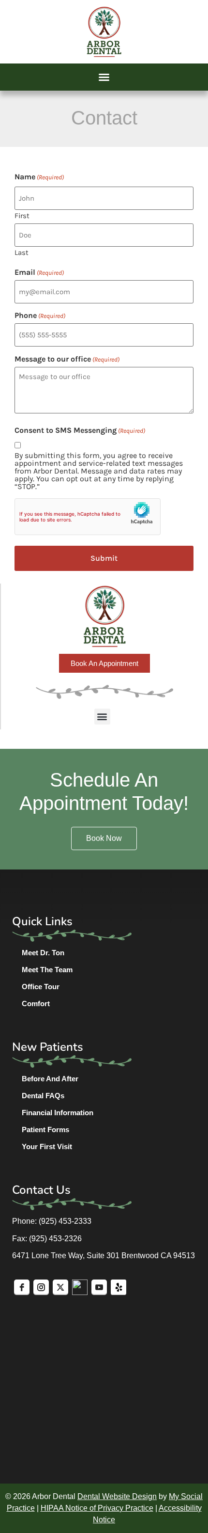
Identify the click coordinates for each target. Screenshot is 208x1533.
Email (39, 272)
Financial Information (57, 1112)
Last (22, 252)
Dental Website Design (117, 1496)
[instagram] (41, 1287)
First (22, 215)
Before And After (50, 1079)
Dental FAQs (43, 1095)
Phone (40, 315)
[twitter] (60, 1287)
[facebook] (22, 1287)
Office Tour (40, 986)
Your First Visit (47, 1146)
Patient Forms (45, 1129)
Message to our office (67, 359)
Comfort (36, 1003)
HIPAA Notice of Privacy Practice (97, 1508)
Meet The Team (47, 969)
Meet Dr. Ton (43, 952)
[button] (104, 77)
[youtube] (99, 1287)
